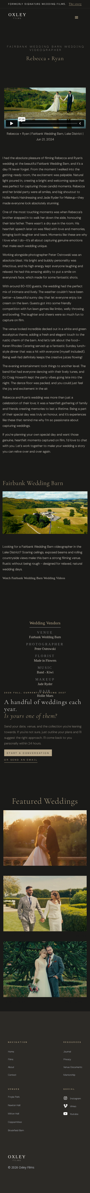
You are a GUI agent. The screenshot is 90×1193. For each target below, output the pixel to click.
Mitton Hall (13, 1113)
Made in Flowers (45, 660)
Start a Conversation (28, 753)
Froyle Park (14, 1097)
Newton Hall (14, 1105)
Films (10, 1059)
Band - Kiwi (45, 672)
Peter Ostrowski (45, 649)
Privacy (67, 1059)
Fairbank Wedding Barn (45, 637)
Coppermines (15, 1122)
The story (75, 4)
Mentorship (69, 1075)
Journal (67, 1051)
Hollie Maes (45, 695)
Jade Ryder (45, 684)
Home (11, 1051)
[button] (77, 18)
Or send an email (20, 759)
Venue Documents (72, 1067)
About (11, 1067)
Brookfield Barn (16, 1130)
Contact (12, 1075)
